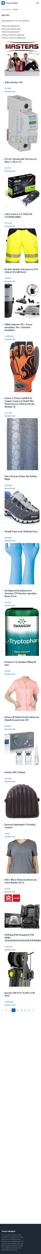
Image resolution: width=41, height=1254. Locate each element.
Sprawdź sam (10, 91)
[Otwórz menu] (37, 3)
